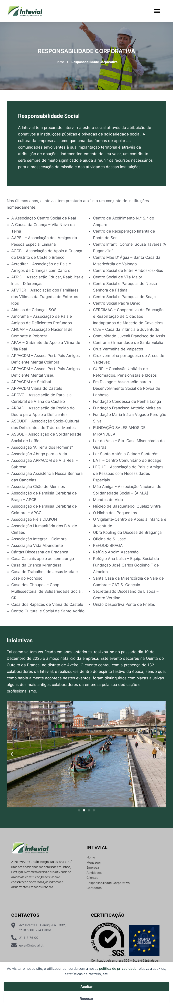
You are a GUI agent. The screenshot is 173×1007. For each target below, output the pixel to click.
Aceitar (86, 986)
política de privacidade (118, 968)
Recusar (86, 998)
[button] (157, 11)
